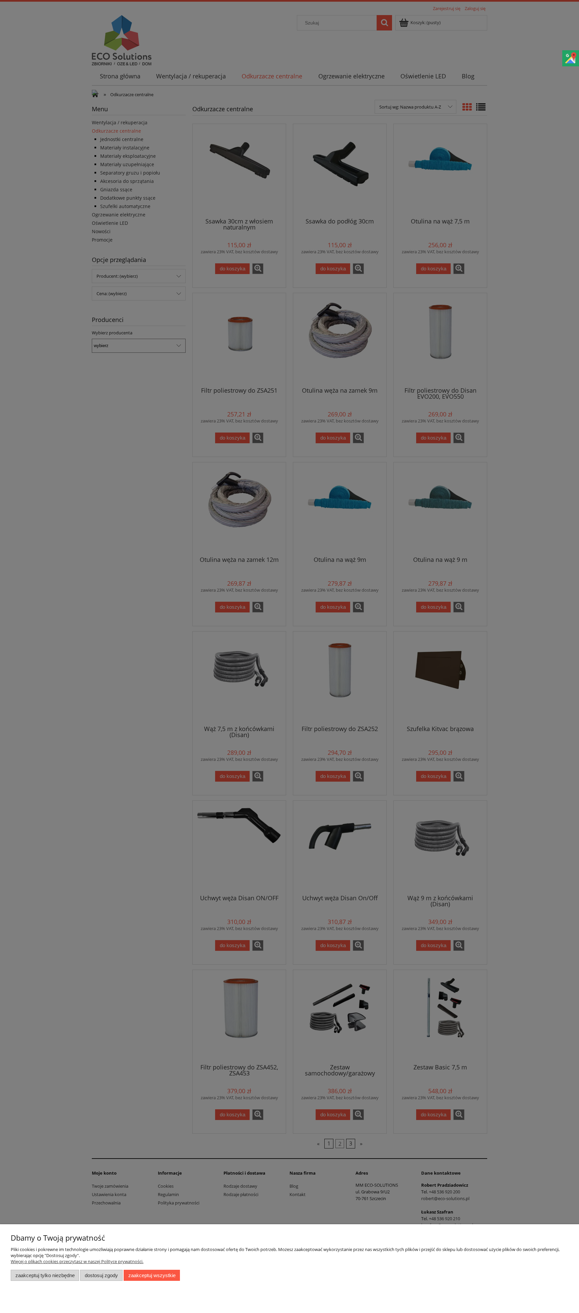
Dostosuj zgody (101, 1275)
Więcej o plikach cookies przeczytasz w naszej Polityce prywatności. (77, 1261)
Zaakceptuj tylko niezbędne (45, 1275)
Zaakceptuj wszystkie (152, 1275)
